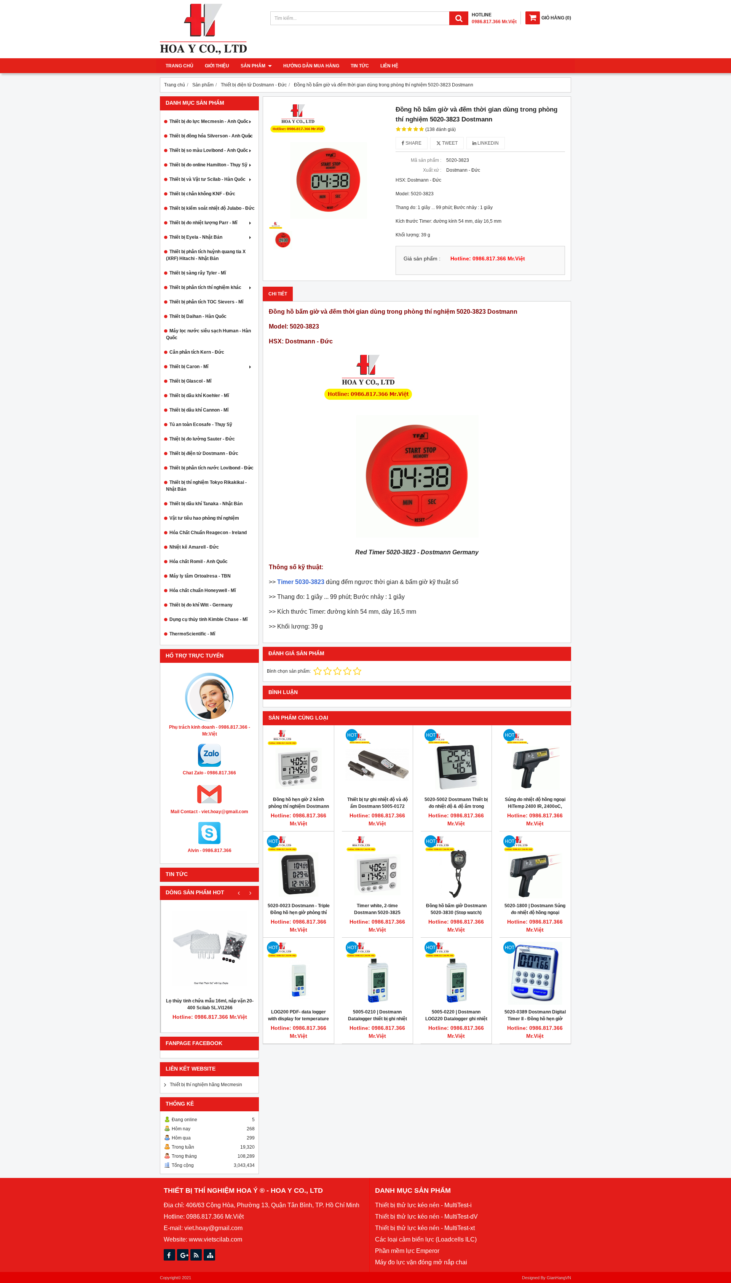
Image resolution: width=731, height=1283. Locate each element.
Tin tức (360, 66)
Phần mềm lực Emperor (407, 1251)
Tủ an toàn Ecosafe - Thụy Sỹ (200, 424)
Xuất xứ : (432, 170)
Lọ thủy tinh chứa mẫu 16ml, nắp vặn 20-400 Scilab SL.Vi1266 (210, 1004)
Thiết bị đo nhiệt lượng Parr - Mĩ (203, 222)
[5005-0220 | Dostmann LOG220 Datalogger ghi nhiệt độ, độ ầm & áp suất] (456, 973)
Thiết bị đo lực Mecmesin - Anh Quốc (209, 121)
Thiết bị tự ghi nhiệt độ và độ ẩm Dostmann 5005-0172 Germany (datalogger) (377, 806)
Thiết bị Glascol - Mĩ (190, 381)
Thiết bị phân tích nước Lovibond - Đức (211, 468)
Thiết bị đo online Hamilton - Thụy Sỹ (208, 165)
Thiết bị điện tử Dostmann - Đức (203, 453)
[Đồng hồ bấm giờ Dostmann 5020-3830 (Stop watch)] (456, 866)
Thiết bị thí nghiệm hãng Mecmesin (206, 1084)
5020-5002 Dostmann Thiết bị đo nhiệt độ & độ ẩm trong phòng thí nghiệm (456, 806)
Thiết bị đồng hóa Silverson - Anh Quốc (211, 136)
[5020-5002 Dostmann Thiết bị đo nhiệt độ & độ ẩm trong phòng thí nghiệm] (456, 760)
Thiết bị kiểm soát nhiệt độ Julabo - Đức (212, 208)
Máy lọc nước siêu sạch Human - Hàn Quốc (208, 334)
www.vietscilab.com (215, 1239)
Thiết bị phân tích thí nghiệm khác (205, 287)
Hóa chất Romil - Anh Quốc (198, 561)
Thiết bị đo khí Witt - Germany (201, 605)
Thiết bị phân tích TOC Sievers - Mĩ (206, 302)
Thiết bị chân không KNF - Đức (202, 193)
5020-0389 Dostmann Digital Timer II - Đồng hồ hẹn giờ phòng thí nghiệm (535, 1018)
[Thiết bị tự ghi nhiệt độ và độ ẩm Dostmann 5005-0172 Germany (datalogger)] (377, 760)
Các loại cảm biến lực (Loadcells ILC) (426, 1239)
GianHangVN (559, 1277)
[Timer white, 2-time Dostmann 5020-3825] (377, 866)
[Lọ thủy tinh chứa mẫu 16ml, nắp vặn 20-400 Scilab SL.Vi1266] (210, 949)
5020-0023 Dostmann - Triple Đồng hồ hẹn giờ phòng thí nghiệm (299, 912)
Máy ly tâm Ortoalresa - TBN (200, 576)
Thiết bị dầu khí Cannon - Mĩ (198, 410)
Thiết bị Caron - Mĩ (188, 366)
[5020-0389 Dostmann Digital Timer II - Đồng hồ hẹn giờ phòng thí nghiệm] (535, 973)
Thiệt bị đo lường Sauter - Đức (202, 439)
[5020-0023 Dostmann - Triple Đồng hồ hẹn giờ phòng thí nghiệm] (298, 866)
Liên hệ (389, 66)
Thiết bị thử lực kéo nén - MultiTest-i (423, 1205)
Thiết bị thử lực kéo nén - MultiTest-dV (426, 1216)
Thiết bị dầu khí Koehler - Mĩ (199, 395)
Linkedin (487, 143)
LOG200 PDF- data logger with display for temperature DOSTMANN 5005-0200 (298, 1018)
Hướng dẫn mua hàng (311, 66)
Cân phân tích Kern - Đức (196, 352)
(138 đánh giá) (440, 129)
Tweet (449, 143)
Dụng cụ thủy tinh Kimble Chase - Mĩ (208, 619)
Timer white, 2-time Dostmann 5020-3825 (377, 909)
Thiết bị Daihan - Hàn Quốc (198, 316)
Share (412, 143)
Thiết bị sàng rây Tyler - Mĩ (197, 273)
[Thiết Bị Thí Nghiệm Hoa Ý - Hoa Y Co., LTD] (203, 53)
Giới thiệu (217, 66)
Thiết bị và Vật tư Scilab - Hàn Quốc (207, 179)
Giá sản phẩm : (422, 259)
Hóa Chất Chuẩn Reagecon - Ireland (208, 532)
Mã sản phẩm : (426, 160)
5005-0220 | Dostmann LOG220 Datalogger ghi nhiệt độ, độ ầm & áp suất (456, 1018)
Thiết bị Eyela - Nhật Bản (195, 237)
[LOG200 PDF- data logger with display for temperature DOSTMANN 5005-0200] (298, 973)
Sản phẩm (254, 66)
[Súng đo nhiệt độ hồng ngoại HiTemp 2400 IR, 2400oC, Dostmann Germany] (535, 760)
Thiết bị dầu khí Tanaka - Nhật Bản (206, 503)
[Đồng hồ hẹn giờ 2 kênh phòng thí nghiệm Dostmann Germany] (298, 760)
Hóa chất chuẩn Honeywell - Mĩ (202, 590)
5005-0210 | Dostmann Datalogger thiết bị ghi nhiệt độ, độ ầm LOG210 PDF (377, 1018)
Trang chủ (179, 66)
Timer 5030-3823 (300, 582)
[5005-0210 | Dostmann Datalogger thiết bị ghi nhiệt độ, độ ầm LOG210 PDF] (377, 973)
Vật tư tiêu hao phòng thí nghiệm (204, 518)
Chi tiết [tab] (277, 294)
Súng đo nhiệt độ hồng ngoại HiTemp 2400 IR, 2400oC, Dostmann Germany (535, 806)
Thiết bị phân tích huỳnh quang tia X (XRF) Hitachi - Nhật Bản (206, 255)
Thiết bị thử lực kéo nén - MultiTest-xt (425, 1228)
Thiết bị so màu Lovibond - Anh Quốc (208, 150)
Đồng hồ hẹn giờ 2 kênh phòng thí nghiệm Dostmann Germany (298, 806)
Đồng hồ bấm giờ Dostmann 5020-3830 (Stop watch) (456, 909)
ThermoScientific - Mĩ (192, 634)
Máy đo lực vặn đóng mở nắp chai (421, 1262)
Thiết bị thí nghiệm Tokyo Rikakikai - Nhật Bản (206, 486)
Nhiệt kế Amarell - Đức (194, 547)
